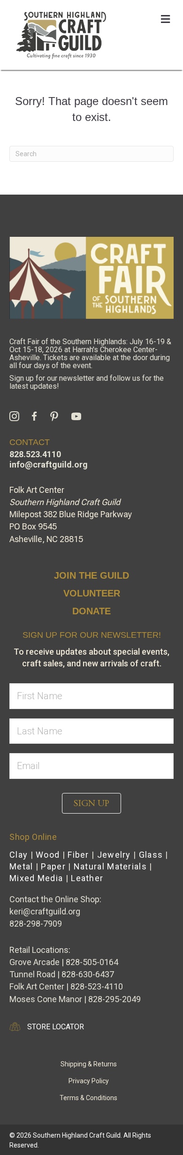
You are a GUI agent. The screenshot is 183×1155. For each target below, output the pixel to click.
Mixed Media (36, 878)
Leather (87, 878)
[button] (91, 803)
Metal (21, 866)
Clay (18, 855)
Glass (151, 855)
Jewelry (114, 855)
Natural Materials (110, 866)
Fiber (78, 855)
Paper (53, 866)
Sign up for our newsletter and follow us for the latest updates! (86, 382)
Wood (48, 855)
